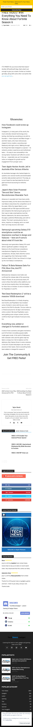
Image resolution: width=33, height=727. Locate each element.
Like (29, 485)
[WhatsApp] (15, 29)
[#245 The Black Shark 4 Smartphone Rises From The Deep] (6, 678)
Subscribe (27, 500)
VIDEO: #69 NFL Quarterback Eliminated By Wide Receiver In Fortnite (21, 446)
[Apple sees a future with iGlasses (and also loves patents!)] (6, 661)
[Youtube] (22, 423)
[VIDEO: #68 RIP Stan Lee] (6, 455)
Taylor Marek (6, 25)
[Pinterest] (11, 29)
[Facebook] (3, 29)
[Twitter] (7, 29)
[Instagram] (12, 647)
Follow (28, 488)
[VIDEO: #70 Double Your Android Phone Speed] (6, 438)
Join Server (25, 613)
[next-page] (6, 461)
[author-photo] (16, 404)
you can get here (7, 76)
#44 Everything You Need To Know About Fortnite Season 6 (24, 393)
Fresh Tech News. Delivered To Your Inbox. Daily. (16, 2)
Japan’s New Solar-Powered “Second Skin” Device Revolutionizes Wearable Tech (15, 192)
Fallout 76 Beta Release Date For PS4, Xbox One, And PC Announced (16, 268)
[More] (20, 29)
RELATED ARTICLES (8, 431)
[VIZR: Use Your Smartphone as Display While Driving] (6, 670)
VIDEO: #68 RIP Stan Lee (19, 453)
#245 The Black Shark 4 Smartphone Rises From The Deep (20, 678)
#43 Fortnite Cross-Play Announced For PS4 (9, 392)
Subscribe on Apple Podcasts (16, 549)
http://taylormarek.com (16, 409)
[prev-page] (3, 461)
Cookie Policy (8, 720)
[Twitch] (16, 647)
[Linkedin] (14, 423)
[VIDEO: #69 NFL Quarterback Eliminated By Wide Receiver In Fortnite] (6, 446)
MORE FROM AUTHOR (22, 431)
